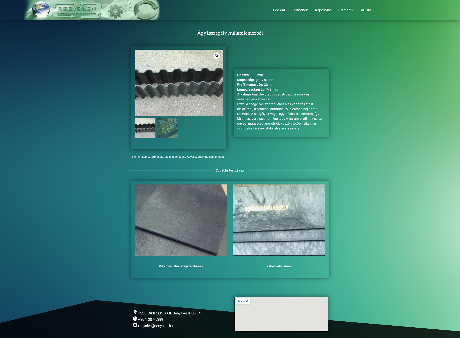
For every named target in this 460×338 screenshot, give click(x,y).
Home (136, 156)
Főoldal (279, 10)
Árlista (366, 10)
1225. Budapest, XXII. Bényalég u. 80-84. (169, 313)
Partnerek (346, 10)
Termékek (300, 10)
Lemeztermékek (152, 156)
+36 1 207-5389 (150, 319)
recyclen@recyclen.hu (155, 326)
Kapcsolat (323, 10)
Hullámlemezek (175, 156)
